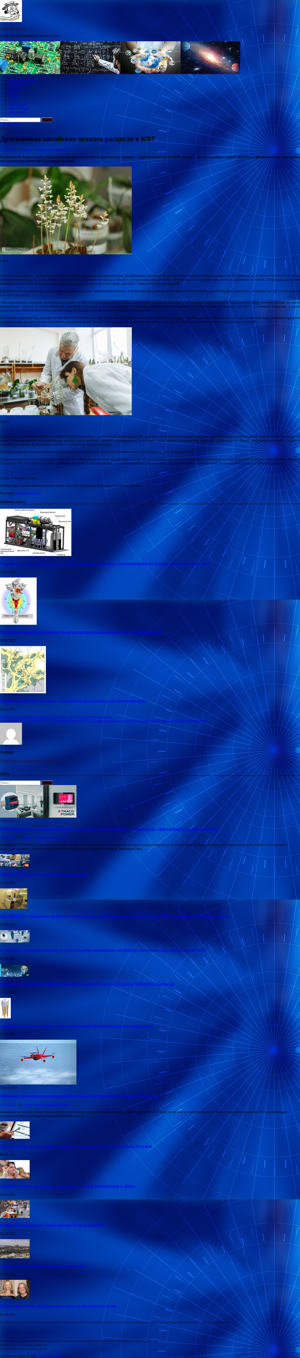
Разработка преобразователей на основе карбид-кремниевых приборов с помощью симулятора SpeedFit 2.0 (103, 950)
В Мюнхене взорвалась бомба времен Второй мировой (52, 1225)
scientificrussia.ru (29, 493)
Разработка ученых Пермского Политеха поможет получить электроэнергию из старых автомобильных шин (105, 563)
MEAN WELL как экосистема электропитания (44, 874)
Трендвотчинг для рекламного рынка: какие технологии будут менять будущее (76, 1146)
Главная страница (22, 80)
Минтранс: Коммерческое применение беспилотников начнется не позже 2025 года (79, 1096)
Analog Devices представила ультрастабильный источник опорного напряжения (76, 1025)
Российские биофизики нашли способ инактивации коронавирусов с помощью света (81, 632)
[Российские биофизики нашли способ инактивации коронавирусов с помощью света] (18, 623)
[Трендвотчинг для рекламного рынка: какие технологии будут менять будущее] (15, 1137)
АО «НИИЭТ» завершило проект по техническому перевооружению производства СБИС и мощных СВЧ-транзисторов (114, 916)
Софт (13, 100)
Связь (13, 96)
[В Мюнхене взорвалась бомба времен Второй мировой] (15, 1217)
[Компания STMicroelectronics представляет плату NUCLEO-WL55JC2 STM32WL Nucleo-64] (15, 975)
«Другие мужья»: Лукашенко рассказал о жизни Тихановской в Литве (67, 1186)
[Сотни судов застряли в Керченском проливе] (15, 1257)
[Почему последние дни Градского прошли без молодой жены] (15, 1297)
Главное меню (10, 124)
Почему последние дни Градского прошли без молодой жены (58, 1306)
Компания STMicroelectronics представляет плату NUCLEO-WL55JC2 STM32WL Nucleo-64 (87, 983)
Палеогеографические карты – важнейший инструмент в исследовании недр (73, 700)
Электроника (19, 108)
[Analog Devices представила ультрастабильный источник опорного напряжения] (5, 1017)
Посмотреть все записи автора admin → (29, 760)
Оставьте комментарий (51, 149)
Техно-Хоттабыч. (13, 28)
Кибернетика (19, 84)
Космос (14, 88)
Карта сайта (18, 112)
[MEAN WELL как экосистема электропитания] (15, 865)
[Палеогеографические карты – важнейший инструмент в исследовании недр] (23, 692)
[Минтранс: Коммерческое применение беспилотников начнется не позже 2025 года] (38, 1083)
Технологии (18, 104)
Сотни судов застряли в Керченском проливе (43, 1265)
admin (27, 149)
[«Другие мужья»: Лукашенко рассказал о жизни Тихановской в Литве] (15, 1177)
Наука (13, 92)
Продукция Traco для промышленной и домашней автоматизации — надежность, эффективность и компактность (109, 829)
